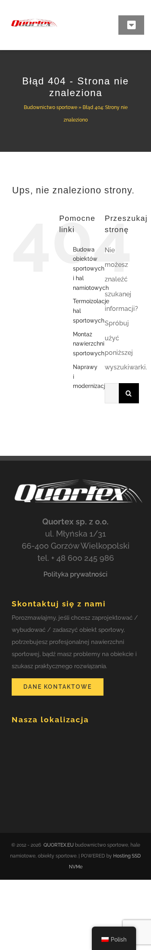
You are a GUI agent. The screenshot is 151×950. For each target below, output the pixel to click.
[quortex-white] (75, 476)
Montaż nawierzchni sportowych (88, 344)
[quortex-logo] (34, 13)
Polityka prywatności (75, 574)
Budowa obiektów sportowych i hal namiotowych (91, 268)
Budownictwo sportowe (50, 107)
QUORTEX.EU (58, 845)
